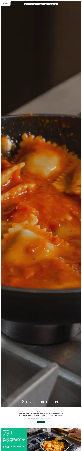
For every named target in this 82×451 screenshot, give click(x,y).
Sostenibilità (40, 4)
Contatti (51, 4)
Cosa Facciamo (33, 4)
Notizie (46, 4)
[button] (3, 204)
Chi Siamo (26, 4)
